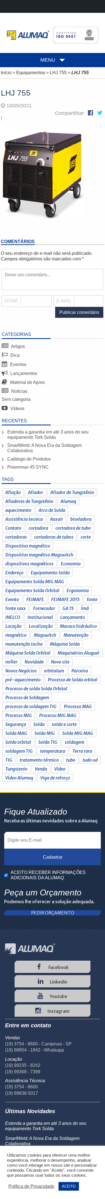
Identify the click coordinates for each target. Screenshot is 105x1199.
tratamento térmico (39, 760)
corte (86, 537)
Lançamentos (23, 373)
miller (11, 662)
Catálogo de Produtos (29, 459)
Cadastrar (52, 857)
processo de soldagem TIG (31, 706)
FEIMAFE (35, 599)
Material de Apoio (27, 382)
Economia (71, 563)
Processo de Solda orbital (72, 679)
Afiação (13, 492)
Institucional (40, 617)
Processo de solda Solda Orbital (36, 688)
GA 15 (68, 608)
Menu (47, 60)
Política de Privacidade (31, 1186)
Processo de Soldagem (27, 697)
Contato (13, 528)
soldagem (74, 742)
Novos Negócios (21, 671)
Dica (14, 355)
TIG (8, 760)
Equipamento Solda (50, 572)
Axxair (56, 519)
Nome (11, 301)
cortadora (38, 528)
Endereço (14, 572)
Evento (12, 599)
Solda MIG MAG (77, 733)
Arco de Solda (52, 510)
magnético (16, 635)
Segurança (15, 724)
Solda (39, 724)
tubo (70, 760)
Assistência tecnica (24, 519)
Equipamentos (30, 72)
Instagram (57, 1011)
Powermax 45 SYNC (28, 467)
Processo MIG (18, 715)
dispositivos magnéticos (29, 563)
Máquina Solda (65, 644)
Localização (41, 626)
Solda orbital (18, 742)
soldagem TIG (19, 751)
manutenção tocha (24, 644)
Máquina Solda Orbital (27, 653)
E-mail (64, 301)
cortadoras (16, 537)
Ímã (85, 608)
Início (6, 72)
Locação (13, 626)
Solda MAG (16, 733)
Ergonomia (78, 590)
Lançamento (72, 617)
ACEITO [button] (69, 1186)
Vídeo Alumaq (19, 778)
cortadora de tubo (73, 528)
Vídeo (60, 769)
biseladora (81, 519)
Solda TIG (47, 742)
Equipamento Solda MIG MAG (34, 581)
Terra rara (82, 751)
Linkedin (58, 982)
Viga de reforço (55, 778)
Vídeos (16, 408)
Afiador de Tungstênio (72, 492)
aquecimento (18, 510)
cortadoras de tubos (53, 537)
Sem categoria (16, 399)
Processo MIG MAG (57, 715)
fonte (92, 599)
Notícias (18, 391)
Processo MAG (78, 706)
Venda (41, 769)
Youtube (58, 996)
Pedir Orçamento (52, 912)
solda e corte (64, 724)
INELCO (12, 617)
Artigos (17, 346)
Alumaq (68, 501)
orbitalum (54, 671)
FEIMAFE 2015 (65, 599)
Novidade (34, 662)
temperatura (52, 751)
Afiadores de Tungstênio (29, 501)
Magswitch (45, 635)
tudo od (90, 760)
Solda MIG (44, 733)
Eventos (17, 364)
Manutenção (76, 635)
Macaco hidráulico (78, 626)
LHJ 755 (58, 72)
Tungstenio (16, 769)
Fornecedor (44, 608)
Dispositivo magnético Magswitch (39, 555)
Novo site (60, 662)
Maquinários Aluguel (78, 653)
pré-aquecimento (23, 679)
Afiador (35, 492)
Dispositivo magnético (27, 546)
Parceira (79, 671)
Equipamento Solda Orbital (32, 590)
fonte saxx (15, 608)
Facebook (58, 967)
